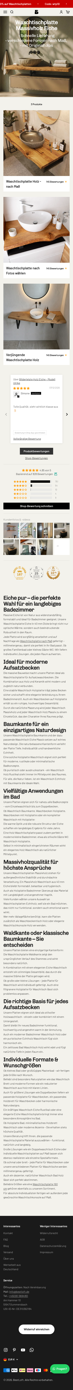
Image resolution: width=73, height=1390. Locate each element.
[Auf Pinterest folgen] (14, 1350)
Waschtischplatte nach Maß (36, 641)
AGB (42, 1239)
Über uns (8, 1258)
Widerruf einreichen (36, 1329)
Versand (8, 1252)
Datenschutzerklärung (53, 1245)
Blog (6, 1245)
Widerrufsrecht (49, 1233)
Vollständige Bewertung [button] (27, 438)
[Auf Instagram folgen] (5, 1350)
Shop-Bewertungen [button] (36, 458)
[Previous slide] (6, 414)
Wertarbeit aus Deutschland (12, 1267)
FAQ (5, 1239)
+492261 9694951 (18, 1295)
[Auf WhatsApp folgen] (31, 1350)
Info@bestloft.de (19, 1291)
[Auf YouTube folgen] (23, 1350)
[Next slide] (67, 414)
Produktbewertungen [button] (36, 451)
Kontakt (8, 1233)
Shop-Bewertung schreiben (36, 506)
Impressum (46, 1252)
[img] (21, 388)
